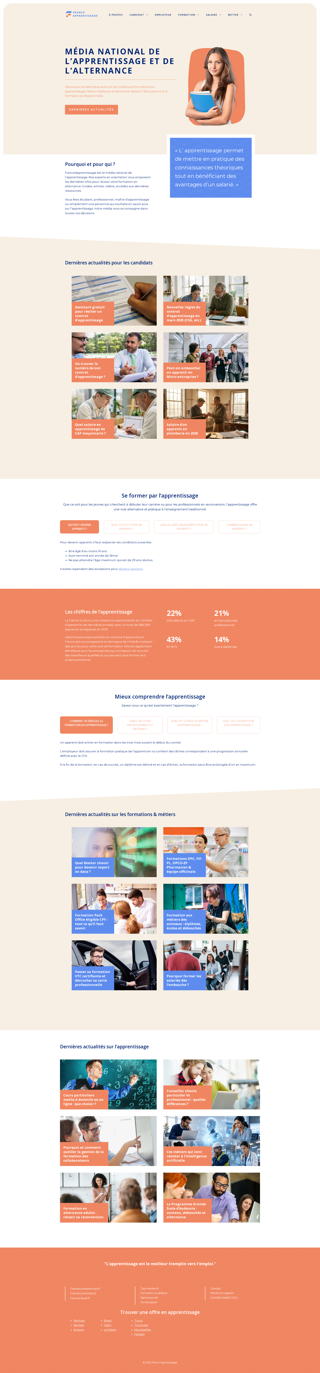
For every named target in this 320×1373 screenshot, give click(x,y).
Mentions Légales (222, 1293)
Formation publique (153, 1293)
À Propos (116, 14)
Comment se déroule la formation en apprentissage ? (86, 723)
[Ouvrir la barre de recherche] (250, 14)
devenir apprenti (131, 569)
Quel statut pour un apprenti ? (126, 527)
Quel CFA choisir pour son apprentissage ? (238, 723)
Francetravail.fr (80, 1298)
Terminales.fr (149, 1302)
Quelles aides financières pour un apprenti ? (184, 527)
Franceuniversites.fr (83, 1293)
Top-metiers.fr (149, 1288)
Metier (233, 14)
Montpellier (142, 1329)
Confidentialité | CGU (224, 1297)
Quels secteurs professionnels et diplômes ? (140, 725)
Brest (108, 1320)
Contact (215, 1288)
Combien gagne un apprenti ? (239, 527)
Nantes (79, 1325)
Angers (79, 1329)
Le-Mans (110, 1329)
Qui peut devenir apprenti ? (79, 527)
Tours (138, 1320)
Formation (186, 14)
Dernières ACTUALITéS (91, 109)
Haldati (139, 1334)
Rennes (79, 1320)
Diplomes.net (149, 1297)
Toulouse (141, 1325)
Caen (107, 1325)
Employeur (163, 14)
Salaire (211, 14)
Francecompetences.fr (85, 1288)
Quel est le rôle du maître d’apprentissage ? (189, 723)
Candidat (137, 14)
